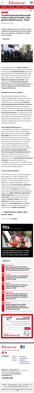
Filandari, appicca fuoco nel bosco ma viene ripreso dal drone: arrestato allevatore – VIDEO (17, 286)
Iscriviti (27, 328)
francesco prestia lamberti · (13, 212)
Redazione (4, 384)
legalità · (4, 214)
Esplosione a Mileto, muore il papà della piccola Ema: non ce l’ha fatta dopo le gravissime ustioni (17, 277)
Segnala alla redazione (12, 384)
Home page (3, 9)
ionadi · (25, 212)
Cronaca (10, 9)
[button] (31, 11)
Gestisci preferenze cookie (15, 386)
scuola (10, 214)
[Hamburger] (2, 3)
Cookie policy (26, 384)
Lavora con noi (25, 386)
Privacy (20, 384)
